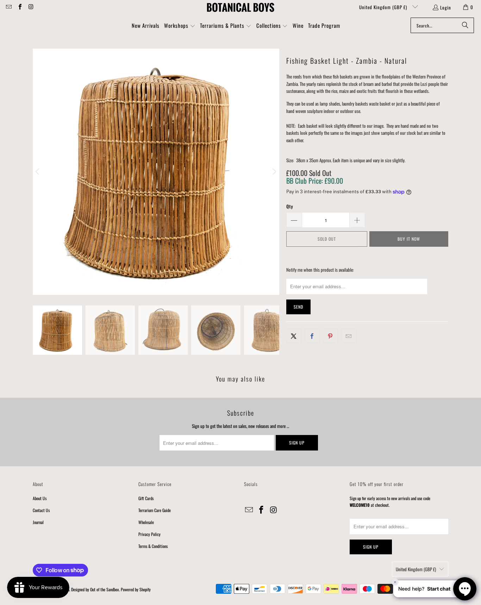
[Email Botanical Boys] (8, 7)
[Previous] (38, 172)
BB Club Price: (314, 180)
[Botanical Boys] (240, 7)
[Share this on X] (293, 336)
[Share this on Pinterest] (330, 336)
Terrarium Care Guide (154, 510)
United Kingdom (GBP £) (383, 7)
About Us (39, 498)
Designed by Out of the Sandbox (95, 589)
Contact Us (41, 510)
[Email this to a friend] (348, 336)
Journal (38, 522)
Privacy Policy (149, 534)
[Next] (274, 172)
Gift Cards (146, 498)
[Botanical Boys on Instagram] (30, 7)
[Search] (465, 25)
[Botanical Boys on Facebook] (19, 7)
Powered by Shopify (136, 589)
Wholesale (146, 522)
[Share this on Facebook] (312, 336)
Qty (289, 206)
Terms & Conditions (153, 546)
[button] (179, 26)
